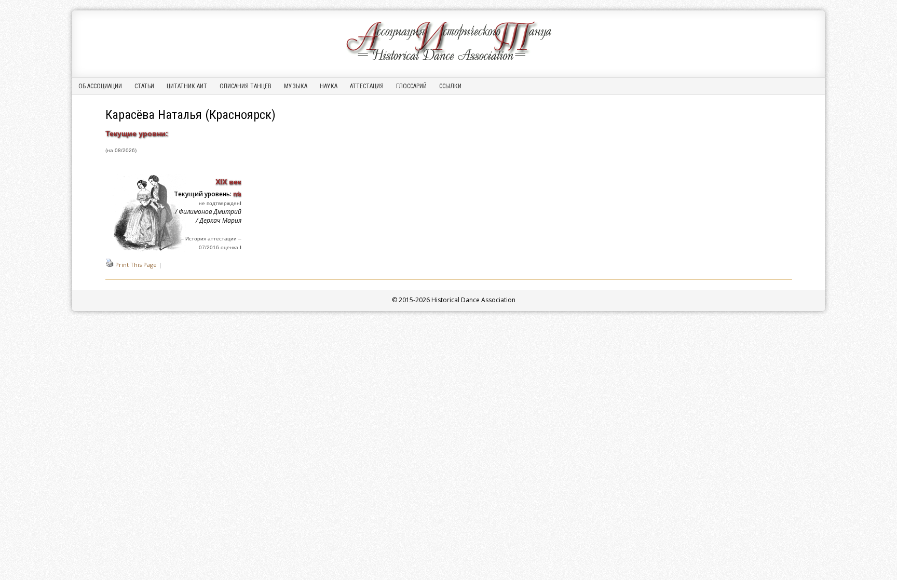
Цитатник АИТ (187, 86)
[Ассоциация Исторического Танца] (448, 60)
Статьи (144, 86)
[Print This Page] (109, 264)
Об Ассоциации (100, 86)
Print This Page (136, 264)
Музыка (295, 86)
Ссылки (450, 86)
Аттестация (367, 86)
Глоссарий (411, 86)
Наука (328, 86)
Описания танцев (245, 86)
